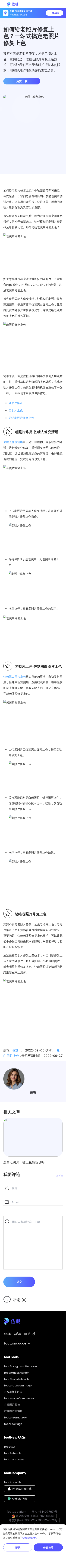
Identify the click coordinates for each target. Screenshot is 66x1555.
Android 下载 (19, 1498)
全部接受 (48, 1547)
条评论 (59, 1175)
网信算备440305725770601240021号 (33, 1520)
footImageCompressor (19, 1398)
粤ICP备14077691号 (44, 1512)
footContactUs (14, 1459)
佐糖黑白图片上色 (14, 677)
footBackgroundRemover (20, 1366)
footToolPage (13, 1424)
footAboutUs (12, 1482)
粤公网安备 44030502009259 (35, 1516)
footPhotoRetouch (16, 1379)
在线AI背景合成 (13, 1392)
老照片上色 (16, 410)
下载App (54, 12)
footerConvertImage (18, 1385)
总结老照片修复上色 (21, 418)
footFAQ (9, 1447)
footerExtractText (15, 1417)
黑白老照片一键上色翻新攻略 (24, 1162)
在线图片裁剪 (12, 1405)
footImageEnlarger (16, 1373)
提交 (19, 1282)
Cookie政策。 (30, 1538)
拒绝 (17, 1547)
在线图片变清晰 (13, 1411)
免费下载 (21, 81)
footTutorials (12, 1453)
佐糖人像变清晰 (13, 442)
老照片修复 (16, 403)
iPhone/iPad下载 (22, 1488)
